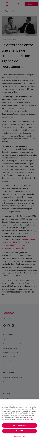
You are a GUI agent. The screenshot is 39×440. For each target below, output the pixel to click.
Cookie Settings (19, 436)
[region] (19, 419)
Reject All (19, 431)
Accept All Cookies (19, 425)
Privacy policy (29, 419)
